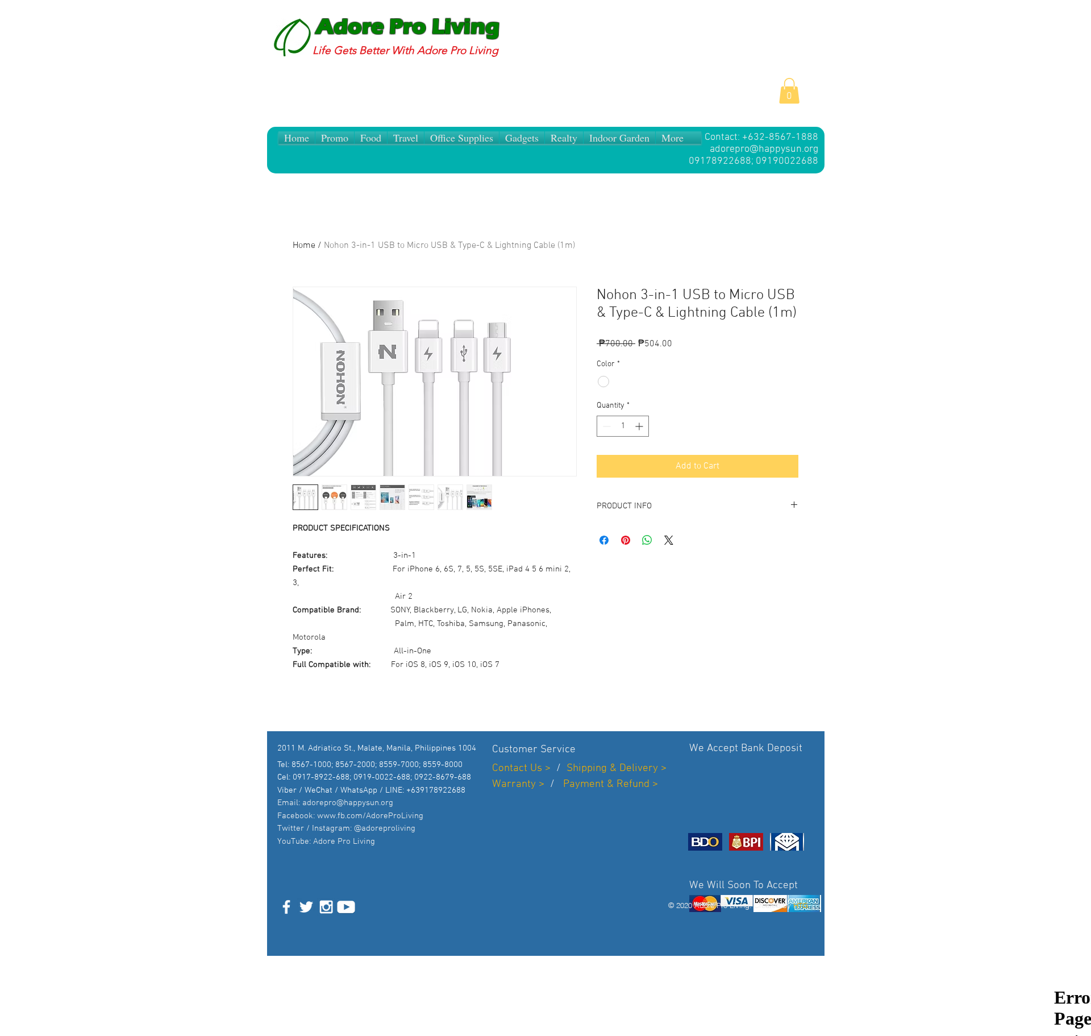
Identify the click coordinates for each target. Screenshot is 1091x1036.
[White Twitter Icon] (306, 907)
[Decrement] (605, 426)
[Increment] (640, 426)
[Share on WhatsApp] (647, 540)
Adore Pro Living (407, 26)
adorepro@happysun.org (764, 149)
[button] (789, 90)
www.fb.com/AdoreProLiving (370, 816)
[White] (346, 907)
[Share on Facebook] (604, 540)
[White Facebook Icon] (286, 907)
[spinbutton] (623, 426)
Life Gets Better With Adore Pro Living (405, 50)
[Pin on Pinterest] (625, 540)
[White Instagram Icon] (326, 907)
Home (304, 245)
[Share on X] (669, 540)
